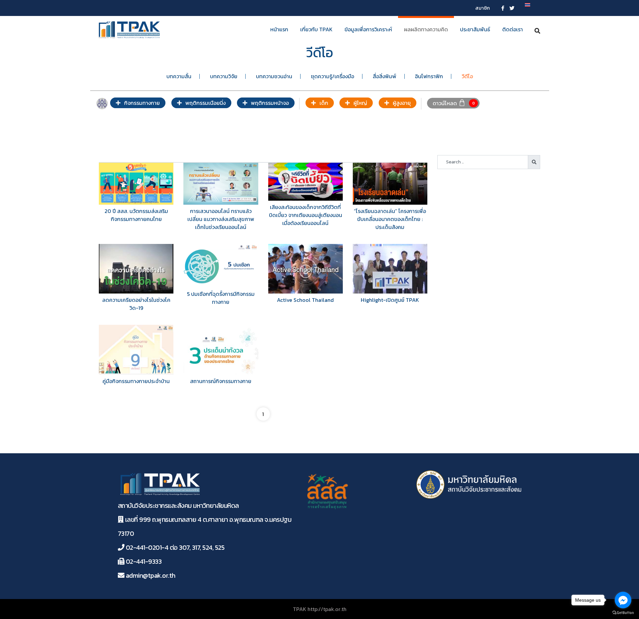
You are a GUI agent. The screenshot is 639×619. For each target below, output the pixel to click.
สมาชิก (482, 8)
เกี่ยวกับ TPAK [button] (316, 29)
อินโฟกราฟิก (429, 76)
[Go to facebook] (623, 600)
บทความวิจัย (223, 76)
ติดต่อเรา (512, 29)
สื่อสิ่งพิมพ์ (384, 76)
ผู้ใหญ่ (359, 103)
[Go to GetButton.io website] (623, 612)
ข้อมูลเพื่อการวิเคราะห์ (368, 29)
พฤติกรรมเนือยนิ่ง (205, 103)
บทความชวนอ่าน (274, 76)
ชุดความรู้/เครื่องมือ (332, 76)
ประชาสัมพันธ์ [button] (475, 29)
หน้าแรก (279, 29)
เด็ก (323, 103)
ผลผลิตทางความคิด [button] (426, 29)
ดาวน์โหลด (445, 102)
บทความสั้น (178, 76)
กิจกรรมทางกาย (141, 103)
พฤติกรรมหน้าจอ (269, 103)
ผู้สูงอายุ (401, 103)
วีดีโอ (467, 76)
